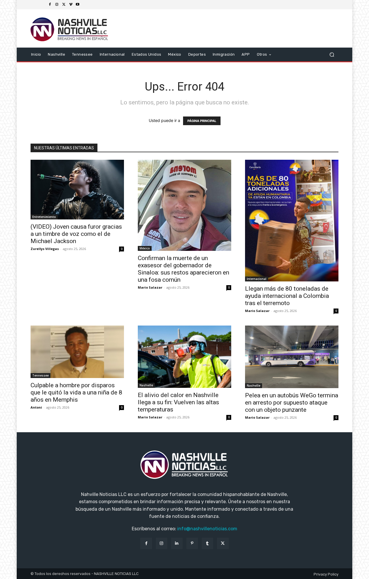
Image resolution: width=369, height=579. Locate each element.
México (145, 248)
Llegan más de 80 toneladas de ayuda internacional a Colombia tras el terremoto (287, 296)
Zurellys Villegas (45, 249)
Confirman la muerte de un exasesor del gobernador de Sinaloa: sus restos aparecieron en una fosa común (183, 269)
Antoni (36, 407)
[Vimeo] (70, 4)
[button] (331, 54)
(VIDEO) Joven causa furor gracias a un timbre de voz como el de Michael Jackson (76, 234)
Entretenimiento (44, 217)
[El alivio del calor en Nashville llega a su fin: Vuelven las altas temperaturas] (184, 357)
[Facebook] (49, 4)
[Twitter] (63, 4)
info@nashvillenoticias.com (207, 528)
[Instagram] (56, 4)
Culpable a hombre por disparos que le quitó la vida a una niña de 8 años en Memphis (76, 392)
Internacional (256, 279)
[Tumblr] (207, 543)
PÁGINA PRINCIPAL (201, 121)
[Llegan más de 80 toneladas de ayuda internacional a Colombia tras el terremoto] (291, 220)
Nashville (146, 385)
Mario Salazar (150, 287)
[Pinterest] (192, 543)
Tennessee (40, 375)
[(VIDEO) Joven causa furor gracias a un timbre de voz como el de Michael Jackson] (77, 190)
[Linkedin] (176, 543)
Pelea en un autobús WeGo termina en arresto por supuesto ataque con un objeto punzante (291, 402)
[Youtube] (77, 4)
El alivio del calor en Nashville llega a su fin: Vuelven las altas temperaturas (178, 402)
